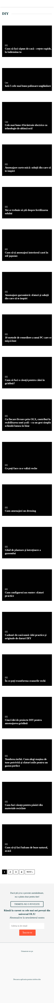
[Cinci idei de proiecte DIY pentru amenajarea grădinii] (27, 712)
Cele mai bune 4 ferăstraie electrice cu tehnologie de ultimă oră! (26, 126)
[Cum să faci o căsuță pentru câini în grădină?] (27, 372)
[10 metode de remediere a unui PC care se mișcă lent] (27, 330)
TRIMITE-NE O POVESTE (27, 904)
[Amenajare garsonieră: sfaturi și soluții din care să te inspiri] (27, 287)
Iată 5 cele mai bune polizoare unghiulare (28, 85)
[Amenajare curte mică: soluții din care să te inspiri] (27, 160)
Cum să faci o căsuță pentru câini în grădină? (25, 381)
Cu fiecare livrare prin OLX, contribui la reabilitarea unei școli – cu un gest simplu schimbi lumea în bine (28, 422)
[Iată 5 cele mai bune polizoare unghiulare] (27, 79)
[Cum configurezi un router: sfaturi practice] (27, 585)
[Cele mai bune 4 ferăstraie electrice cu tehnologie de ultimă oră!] (27, 117)
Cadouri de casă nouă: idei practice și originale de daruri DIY (25, 636)
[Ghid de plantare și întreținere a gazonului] (27, 542)
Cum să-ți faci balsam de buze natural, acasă (26, 849)
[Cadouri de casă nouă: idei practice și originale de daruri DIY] (27, 627)
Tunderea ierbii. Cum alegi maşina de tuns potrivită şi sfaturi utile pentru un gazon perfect (26, 762)
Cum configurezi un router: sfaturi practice (24, 594)
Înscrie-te (27, 932)
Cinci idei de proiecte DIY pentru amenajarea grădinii (23, 721)
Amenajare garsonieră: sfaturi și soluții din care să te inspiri (27, 296)
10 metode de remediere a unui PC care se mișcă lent (28, 339)
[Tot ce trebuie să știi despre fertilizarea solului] (27, 202)
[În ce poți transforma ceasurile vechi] (27, 670)
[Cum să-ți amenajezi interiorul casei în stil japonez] (27, 245)
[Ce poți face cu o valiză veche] (27, 457)
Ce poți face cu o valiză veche (21, 468)
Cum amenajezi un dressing (20, 510)
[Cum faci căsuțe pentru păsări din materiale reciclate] (27, 797)
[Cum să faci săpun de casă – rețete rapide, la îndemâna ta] (27, 41)
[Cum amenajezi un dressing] (27, 500)
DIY (6, 45)
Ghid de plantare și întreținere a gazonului (23, 551)
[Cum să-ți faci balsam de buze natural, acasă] (27, 840)
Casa (6, 82)
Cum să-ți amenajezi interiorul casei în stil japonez (26, 254)
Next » (30, 872)
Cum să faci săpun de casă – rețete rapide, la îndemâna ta (28, 50)
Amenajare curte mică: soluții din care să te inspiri (28, 169)
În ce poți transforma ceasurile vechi (25, 680)
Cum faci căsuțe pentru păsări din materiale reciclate (24, 806)
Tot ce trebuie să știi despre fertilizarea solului (26, 211)
